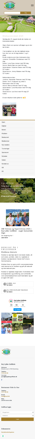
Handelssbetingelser (7, 432)
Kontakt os (5, 164)
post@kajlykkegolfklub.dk (9, 376)
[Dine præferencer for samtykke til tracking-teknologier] (3, 436)
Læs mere (4, 237)
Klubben (4, 133)
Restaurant (5, 137)
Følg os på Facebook (9, 196)
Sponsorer (5, 152)
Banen (4, 130)
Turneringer (5, 148)
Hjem (3, 122)
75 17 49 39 (4, 392)
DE (3, 171)
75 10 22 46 (4, 373)
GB (3, 167)
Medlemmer (5, 141)
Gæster (4, 126)
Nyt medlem (5, 145)
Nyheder (4, 156)
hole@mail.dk (5, 396)
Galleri (4, 160)
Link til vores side (6, 400)
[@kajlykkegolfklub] (11, 301)
